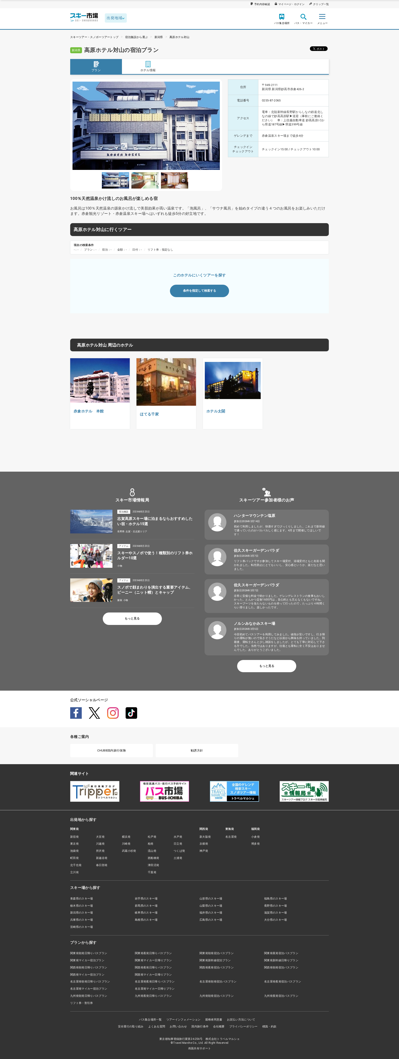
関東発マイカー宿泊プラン (87, 960)
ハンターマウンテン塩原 (254, 515)
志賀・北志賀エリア (136, 531)
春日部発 (101, 865)
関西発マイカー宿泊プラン (87, 974)
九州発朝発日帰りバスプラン (88, 995)
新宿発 (74, 836)
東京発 (74, 843)
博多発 (255, 843)
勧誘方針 (197, 750)
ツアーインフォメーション (183, 1019)
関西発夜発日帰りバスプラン (153, 967)
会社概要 (218, 1026)
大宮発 (100, 836)
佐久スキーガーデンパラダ (256, 550)
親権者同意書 (213, 1019)
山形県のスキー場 (211, 898)
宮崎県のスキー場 (81, 927)
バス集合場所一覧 (150, 1019)
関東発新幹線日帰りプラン (281, 960)
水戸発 (178, 836)
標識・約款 (269, 1026)
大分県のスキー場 (275, 919)
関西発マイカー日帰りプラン (153, 974)
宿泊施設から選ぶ (136, 37)
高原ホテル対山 (179, 37)
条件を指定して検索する (199, 290)
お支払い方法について (241, 1019)
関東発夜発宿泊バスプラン (281, 953)
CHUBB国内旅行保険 (111, 750)
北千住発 (76, 865)
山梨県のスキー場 (211, 905)
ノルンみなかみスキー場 (254, 623)
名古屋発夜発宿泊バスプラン (282, 981)
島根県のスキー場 (146, 919)
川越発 (100, 843)
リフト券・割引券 (81, 1003)
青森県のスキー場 (81, 898)
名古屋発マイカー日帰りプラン (155, 988)
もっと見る (132, 618)
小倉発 (255, 836)
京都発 (204, 843)
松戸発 (152, 836)
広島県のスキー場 (211, 919)
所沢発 (100, 850)
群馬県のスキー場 (146, 905)
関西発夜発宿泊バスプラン (217, 967)
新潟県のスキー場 (81, 912)
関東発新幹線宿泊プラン (215, 960)
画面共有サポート (199, 1048)
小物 (119, 566)
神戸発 (204, 850)
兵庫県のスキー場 (81, 919)
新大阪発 (205, 836)
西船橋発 (153, 858)
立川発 (74, 872)
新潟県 (158, 37)
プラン (96, 70)
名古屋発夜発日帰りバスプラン (155, 981)
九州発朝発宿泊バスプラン (217, 995)
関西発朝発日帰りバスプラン (88, 967)
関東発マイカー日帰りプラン (153, 960)
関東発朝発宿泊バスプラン (217, 953)
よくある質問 (156, 1026)
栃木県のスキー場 (81, 905)
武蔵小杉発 (129, 850)
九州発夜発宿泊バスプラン (281, 995)
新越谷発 (101, 858)
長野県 (120, 531)
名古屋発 (231, 836)
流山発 (152, 850)
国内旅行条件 (200, 1026)
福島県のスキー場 (275, 898)
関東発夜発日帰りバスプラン (153, 953)
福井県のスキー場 (211, 912)
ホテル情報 (148, 70)
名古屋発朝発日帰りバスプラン (90, 981)
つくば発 (179, 850)
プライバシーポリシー (243, 1026)
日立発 (178, 843)
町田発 (74, 858)
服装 (119, 600)
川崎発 (126, 843)
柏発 (151, 843)
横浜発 (126, 836)
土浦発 (178, 858)
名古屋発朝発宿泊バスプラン (218, 981)
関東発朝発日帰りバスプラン (88, 953)
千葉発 (152, 872)
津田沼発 (153, 865)
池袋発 (74, 850)
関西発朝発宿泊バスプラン (281, 967)
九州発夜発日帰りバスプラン (153, 995)
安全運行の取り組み (131, 1026)
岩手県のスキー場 (146, 898)
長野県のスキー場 (275, 905)
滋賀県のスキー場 (275, 912)
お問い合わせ (178, 1026)
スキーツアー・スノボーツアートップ (94, 37)
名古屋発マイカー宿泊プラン (88, 988)
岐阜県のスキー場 (146, 912)
